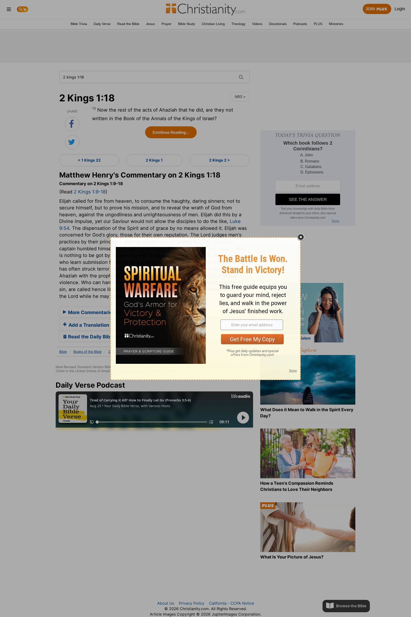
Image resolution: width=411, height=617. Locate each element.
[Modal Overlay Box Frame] (205, 308)
